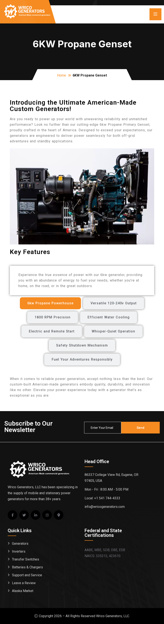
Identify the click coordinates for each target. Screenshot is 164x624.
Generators (20, 544)
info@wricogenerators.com (105, 507)
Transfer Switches (25, 559)
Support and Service (27, 575)
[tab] (50, 303)
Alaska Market (22, 591)
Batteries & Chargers (27, 567)
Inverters (18, 551)
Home (61, 75)
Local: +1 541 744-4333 (102, 498)
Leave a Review (24, 583)
